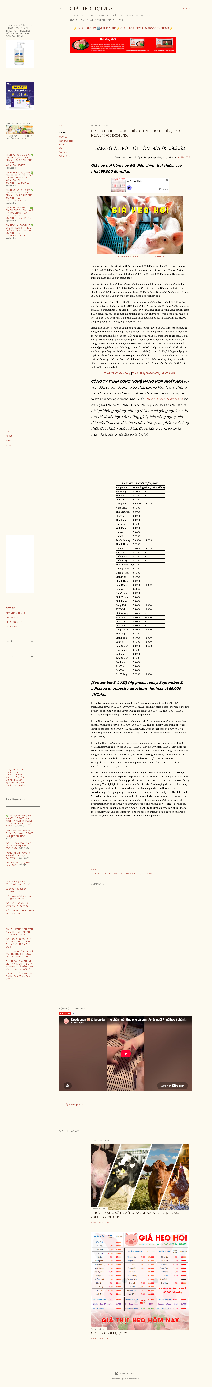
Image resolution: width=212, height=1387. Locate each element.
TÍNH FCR (118, 20)
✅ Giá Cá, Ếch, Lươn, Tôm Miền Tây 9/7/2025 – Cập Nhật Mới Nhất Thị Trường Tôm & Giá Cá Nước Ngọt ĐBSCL (19, 820)
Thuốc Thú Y (12, 772)
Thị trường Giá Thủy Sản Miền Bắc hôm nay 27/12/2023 (18, 855)
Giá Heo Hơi (65, 148)
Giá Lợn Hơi (65, 155)
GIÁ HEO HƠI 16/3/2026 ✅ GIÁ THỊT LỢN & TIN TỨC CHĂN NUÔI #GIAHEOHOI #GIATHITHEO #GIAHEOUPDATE (19, 230)
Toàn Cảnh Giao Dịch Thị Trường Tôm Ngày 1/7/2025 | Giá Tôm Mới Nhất (19, 833)
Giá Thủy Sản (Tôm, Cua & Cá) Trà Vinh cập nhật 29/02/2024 (18, 846)
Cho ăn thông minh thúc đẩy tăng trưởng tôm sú (18, 882)
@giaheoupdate (74, 1104)
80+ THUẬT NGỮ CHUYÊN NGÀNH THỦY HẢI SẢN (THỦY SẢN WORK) (19, 932)
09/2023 (63, 137)
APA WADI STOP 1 (15, 617)
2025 (108, 20)
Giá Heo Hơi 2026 (91, 8)
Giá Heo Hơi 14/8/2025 (109, 1333)
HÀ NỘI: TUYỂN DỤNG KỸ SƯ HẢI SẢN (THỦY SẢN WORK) (19, 976)
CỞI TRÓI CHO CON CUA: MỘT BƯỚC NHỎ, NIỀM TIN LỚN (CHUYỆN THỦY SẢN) (19, 943)
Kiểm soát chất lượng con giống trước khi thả (19, 897)
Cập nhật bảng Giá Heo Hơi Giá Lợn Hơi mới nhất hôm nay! (140, 256)
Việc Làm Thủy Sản (15, 777)
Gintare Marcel (133, 1379)
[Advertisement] (123, 76)
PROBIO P (11, 626)
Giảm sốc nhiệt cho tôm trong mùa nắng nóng (18, 904)
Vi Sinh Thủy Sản (14, 780)
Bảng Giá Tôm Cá (14, 769)
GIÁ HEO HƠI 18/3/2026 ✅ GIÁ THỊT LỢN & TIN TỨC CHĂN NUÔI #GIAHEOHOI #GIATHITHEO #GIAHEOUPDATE (19, 195)
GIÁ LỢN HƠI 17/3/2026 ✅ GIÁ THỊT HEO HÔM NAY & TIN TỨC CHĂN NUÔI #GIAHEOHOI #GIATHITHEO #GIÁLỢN (19, 212)
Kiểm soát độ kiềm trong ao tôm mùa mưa (20, 911)
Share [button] (62, 125)
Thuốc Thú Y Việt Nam (164, 399)
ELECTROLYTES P (15, 622)
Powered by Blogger (128, 1373)
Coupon (100, 20)
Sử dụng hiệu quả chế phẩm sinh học (17, 890)
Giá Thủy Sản (169, 373)
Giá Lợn (63, 152)
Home (9, 431)
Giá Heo (63, 144)
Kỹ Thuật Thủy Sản (15, 782)
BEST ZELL (11, 608)
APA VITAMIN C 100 (16, 613)
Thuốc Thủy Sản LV (15, 785)
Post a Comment (105, 1222)
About (73, 20)
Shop (90, 20)
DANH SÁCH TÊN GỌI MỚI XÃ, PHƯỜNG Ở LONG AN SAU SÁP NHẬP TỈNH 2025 (19, 954)
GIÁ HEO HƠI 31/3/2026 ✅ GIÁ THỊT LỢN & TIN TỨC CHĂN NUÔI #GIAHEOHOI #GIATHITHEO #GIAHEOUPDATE (19, 160)
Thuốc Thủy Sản (14, 774)
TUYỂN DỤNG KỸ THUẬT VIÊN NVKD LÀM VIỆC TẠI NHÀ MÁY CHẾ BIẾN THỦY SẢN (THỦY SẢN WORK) (19, 965)
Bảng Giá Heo (66, 141)
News (82, 20)
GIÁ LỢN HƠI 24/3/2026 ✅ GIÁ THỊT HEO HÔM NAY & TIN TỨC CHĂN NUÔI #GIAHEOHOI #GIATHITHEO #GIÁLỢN (19, 177)
